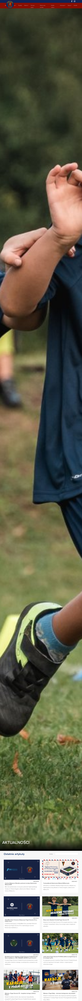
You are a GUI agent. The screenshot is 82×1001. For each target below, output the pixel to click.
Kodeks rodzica (52, 6)
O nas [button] (13, 5)
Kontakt (75, 5)
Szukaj (51, 854)
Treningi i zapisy (33, 6)
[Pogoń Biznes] (10, 1)
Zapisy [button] (69, 5)
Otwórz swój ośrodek (42, 6)
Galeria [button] (25, 5)
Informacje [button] (62, 5)
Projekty (20, 5)
